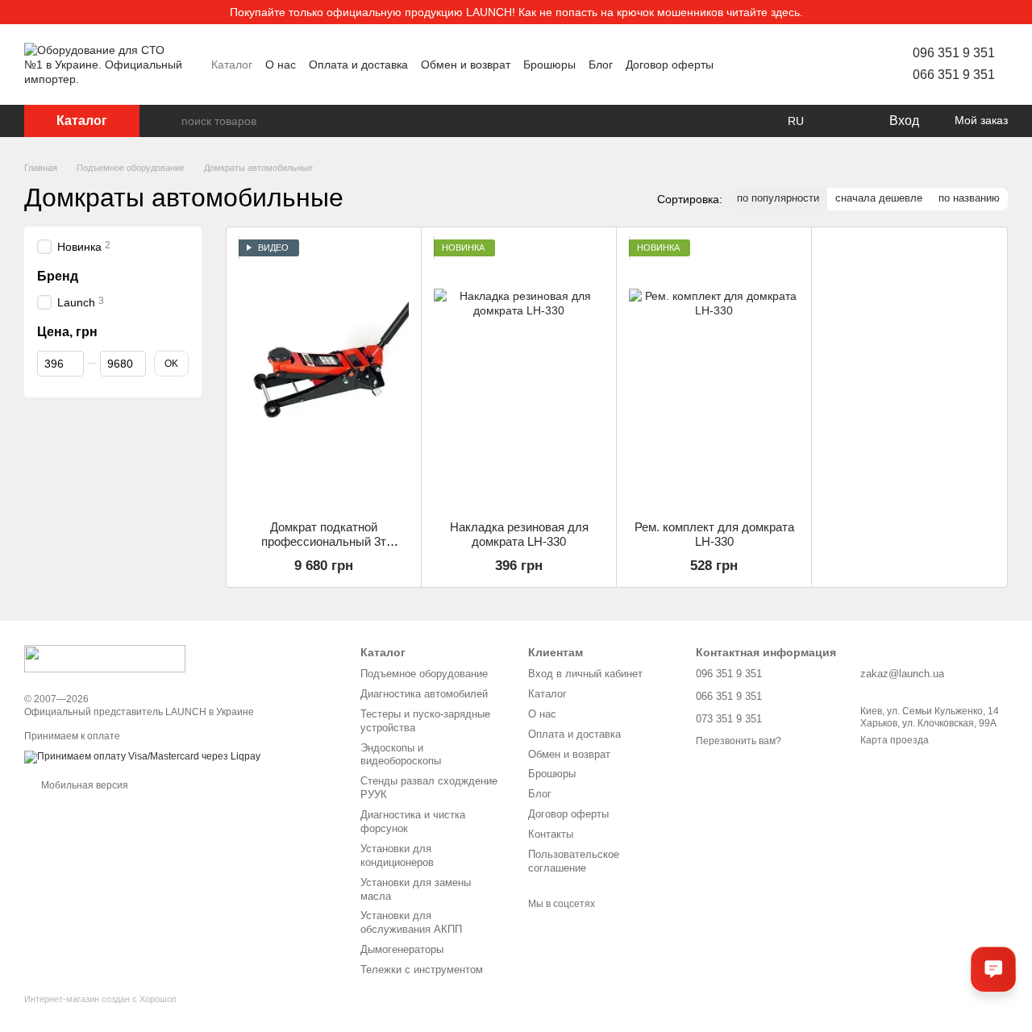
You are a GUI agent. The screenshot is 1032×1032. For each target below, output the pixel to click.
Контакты (550, 834)
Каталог (231, 64)
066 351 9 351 (954, 74)
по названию (969, 198)
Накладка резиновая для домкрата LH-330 (519, 534)
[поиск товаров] (168, 121)
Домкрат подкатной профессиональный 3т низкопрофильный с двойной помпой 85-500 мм (323, 548)
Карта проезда (894, 740)
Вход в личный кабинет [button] (585, 674)
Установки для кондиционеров (397, 855)
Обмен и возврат (465, 64)
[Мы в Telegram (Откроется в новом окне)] (822, 64)
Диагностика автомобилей (424, 694)
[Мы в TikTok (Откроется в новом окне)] (841, 64)
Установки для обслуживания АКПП (411, 922)
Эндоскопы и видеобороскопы (400, 755)
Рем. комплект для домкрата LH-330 (714, 534)
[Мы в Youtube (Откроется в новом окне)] (783, 64)
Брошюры (549, 64)
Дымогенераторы (401, 949)
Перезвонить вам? (738, 741)
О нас (280, 64)
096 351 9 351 (954, 53)
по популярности (778, 198)
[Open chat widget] (993, 969)
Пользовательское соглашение (573, 861)
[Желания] (842, 121)
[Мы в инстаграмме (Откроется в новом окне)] (803, 64)
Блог (601, 64)
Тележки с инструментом (421, 969)
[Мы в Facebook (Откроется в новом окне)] (764, 64)
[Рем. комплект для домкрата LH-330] (714, 373)
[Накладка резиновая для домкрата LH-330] (519, 373)
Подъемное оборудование (424, 674)
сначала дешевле (878, 198)
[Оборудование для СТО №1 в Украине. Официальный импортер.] (104, 658)
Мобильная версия (83, 785)
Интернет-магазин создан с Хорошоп (100, 999)
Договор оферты (670, 64)
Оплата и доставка (358, 64)
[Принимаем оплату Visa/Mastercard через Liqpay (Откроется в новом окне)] (142, 757)
